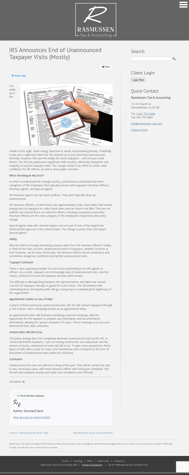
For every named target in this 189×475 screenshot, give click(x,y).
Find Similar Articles (30, 396)
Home (65, 460)
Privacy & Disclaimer (92, 464)
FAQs (89, 460)
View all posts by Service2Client (31, 417)
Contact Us (119, 460)
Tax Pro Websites (116, 464)
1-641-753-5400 (145, 113)
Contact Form (139, 130)
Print (106, 67)
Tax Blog (77, 460)
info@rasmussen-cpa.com (146, 123)
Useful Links (103, 460)
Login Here (138, 80)
